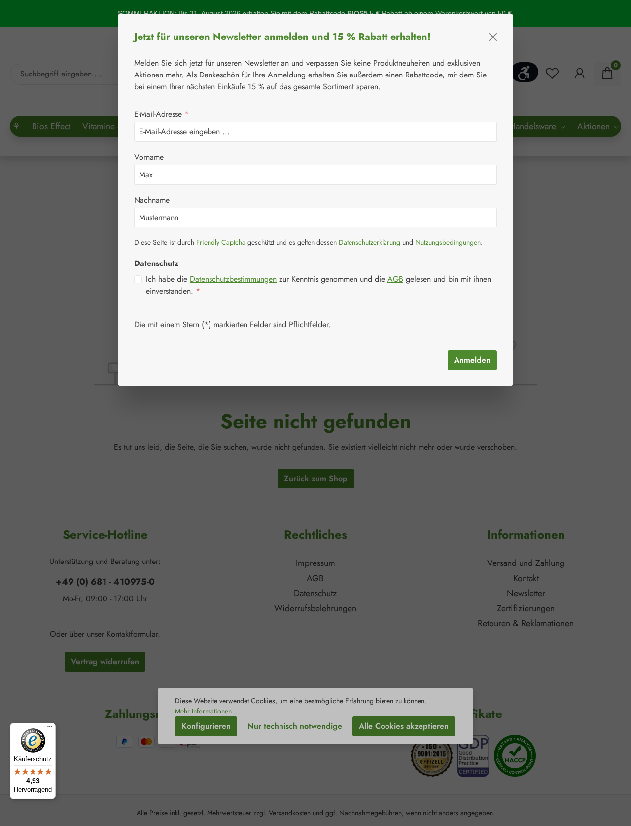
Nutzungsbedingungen (448, 242)
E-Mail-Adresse (161, 114)
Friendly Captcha (220, 242)
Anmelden (472, 360)
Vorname (149, 157)
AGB (395, 279)
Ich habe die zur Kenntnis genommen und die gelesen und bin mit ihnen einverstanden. (318, 285)
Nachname (152, 200)
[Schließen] (493, 37)
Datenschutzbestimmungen (233, 279)
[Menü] (50, 729)
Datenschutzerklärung (369, 242)
